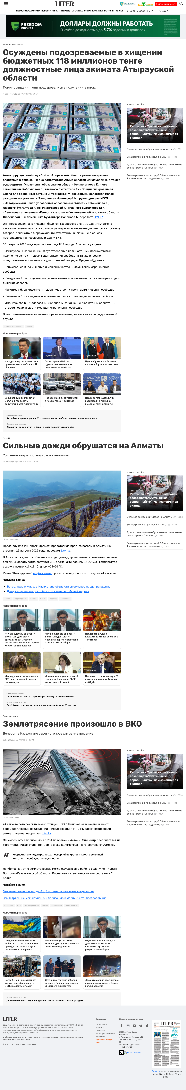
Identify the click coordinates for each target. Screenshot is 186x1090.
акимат (29, 327)
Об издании (101, 1024)
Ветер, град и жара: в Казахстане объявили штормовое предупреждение (58, 586)
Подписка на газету (166, 4)
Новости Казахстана (28, 11)
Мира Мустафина (11, 94)
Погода (33, 599)
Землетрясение (32, 906)
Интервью (64, 11)
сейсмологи (56, 906)
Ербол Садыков (10, 740)
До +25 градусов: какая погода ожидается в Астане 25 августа (41, 705)
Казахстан (9, 906)
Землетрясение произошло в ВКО (146, 156)
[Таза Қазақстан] (146, 4)
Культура (97, 11)
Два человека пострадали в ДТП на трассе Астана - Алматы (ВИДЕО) (45, 1000)
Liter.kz (98, 217)
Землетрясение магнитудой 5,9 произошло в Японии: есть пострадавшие (54, 898)
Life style (77, 11)
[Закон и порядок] (129, 4)
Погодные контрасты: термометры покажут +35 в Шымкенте (40, 696)
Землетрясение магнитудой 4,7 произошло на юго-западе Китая (48, 891)
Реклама (99, 1027)
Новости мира (49, 11)
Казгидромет (20, 599)
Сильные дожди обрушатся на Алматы (149, 149)
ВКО (19, 906)
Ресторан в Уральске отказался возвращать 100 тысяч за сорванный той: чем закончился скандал (154, 132)
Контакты (100, 1037)
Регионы (109, 11)
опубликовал (42, 573)
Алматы (7, 599)
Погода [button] (162, 11)
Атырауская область (13, 327)
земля (45, 906)
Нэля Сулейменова (12, 462)
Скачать (156, 1071)
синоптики (65, 599)
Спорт (87, 11)
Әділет (119, 11)
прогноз (53, 599)
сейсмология (71, 906)
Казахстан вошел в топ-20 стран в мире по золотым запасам (40, 427)
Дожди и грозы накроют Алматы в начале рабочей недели (48, 591)
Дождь (43, 599)
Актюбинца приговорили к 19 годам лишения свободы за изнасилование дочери (52, 418)
